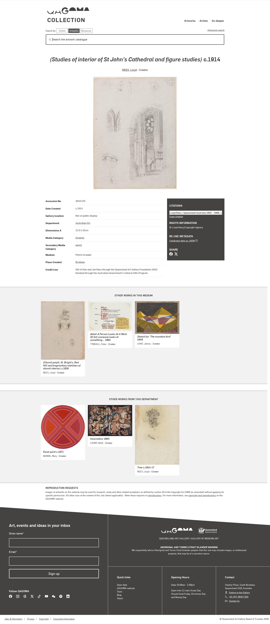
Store (119, 591)
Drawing (80, 237)
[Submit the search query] (47, 39)
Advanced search (215, 30)
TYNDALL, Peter (98, 344)
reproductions (155, 495)
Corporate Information (64, 618)
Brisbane (80, 261)
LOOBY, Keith (96, 442)
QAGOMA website (126, 588)
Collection (66, 19)
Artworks (189, 20)
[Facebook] (171, 254)
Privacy (30, 618)
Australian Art (83, 222)
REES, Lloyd (129, 70)
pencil (79, 245)
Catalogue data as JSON (182, 240)
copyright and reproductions (202, 495)
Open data (122, 584)
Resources (86, 30)
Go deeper (218, 20)
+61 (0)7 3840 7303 (238, 596)
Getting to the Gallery (239, 592)
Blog (119, 594)
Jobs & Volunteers (13, 618)
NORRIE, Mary (50, 455)
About (120, 598)
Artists (204, 20)
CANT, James (144, 343)
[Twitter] (176, 254)
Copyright (44, 618)
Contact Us (234, 600)
